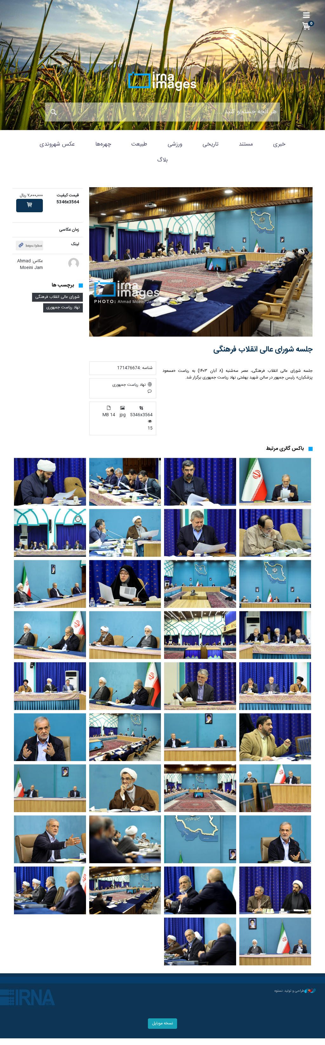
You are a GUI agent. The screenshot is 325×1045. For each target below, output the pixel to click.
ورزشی (175, 144)
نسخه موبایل (162, 1023)
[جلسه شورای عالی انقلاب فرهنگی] (201, 262)
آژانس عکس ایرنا (162, 81)
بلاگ (162, 160)
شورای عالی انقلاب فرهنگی (57, 297)
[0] (29, 205)
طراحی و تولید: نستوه (289, 991)
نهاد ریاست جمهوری (63, 307)
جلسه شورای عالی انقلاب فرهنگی (263, 349)
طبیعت (139, 144)
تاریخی (210, 144)
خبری (279, 144)
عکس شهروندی (57, 144)
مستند (246, 144)
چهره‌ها (103, 144)
